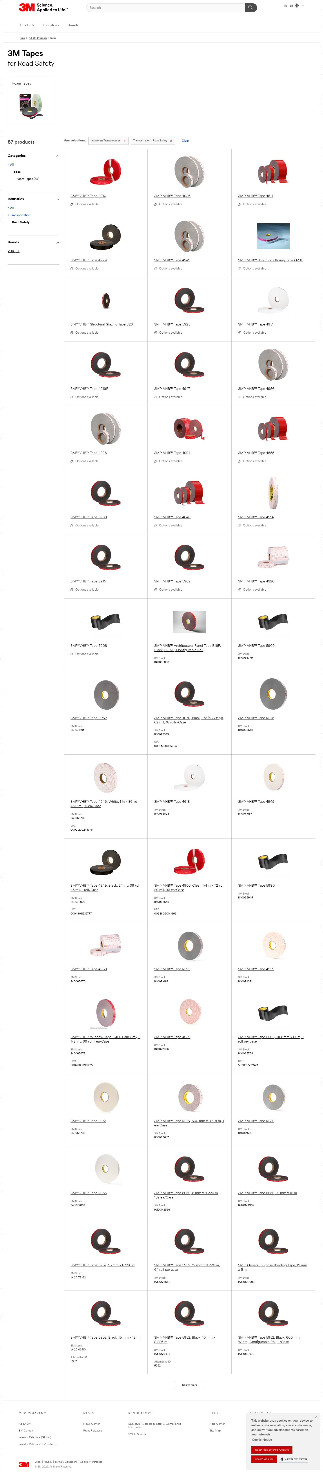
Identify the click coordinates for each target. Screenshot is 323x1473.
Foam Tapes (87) (27, 179)
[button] (293, 1459)
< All (11, 164)
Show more (189, 1385)
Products (27, 25)
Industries (51, 25)
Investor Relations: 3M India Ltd (38, 1444)
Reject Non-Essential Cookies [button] (272, 1450)
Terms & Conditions (66, 1462)
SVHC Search (137, 1434)
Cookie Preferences (91, 1462)
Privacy (48, 1462)
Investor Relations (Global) (35, 1437)
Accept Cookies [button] (264, 1459)
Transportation (106, 140)
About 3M (25, 1423)
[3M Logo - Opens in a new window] (44, 7)
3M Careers (26, 1430)
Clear (185, 141)
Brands (73, 25)
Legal (38, 1462)
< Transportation (19, 215)
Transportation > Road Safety (150, 140)
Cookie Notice (262, 1440)
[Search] (251, 7)
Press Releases (92, 1430)
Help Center (217, 1423)
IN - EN (289, 6)
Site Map (215, 1430)
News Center (91, 1423)
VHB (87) (14, 251)
